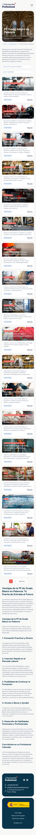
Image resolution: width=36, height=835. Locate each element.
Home (5, 44)
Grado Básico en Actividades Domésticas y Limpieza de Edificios (15, 448)
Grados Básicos (13, 44)
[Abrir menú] (32, 5)
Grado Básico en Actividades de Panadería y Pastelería (17, 171)
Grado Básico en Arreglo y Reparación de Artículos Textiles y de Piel (17, 336)
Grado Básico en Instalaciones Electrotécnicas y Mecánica (16, 281)
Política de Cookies (18, 818)
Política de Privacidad (18, 815)
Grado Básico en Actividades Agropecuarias (15, 561)
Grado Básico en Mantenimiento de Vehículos (17, 87)
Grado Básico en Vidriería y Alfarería (14, 199)
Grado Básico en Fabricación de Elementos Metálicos (16, 143)
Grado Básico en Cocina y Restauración (14, 309)
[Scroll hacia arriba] (31, 825)
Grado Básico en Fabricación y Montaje (16, 115)
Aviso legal (18, 813)
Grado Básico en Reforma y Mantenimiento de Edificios (15, 253)
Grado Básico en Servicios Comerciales (14, 533)
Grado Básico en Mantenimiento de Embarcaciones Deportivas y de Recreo (17, 420)
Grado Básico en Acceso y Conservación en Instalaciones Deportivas (16, 504)
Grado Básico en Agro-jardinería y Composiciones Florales (17, 477)
